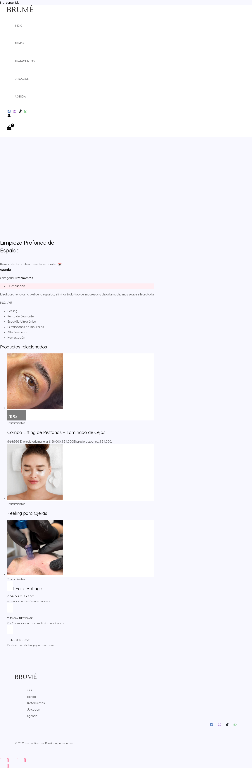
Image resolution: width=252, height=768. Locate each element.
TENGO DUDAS (18, 640)
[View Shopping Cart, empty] (10, 127)
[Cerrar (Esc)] (29, 760)
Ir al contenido (10, 2)
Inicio (18, 25)
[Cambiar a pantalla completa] (12, 760)
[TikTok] (20, 112)
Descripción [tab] (17, 286)
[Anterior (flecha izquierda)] (4, 766)
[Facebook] (211, 725)
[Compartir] (21, 760)
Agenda (20, 96)
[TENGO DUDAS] (10, 629)
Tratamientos (25, 61)
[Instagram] (9, 112)
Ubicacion (22, 79)
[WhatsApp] (25, 112)
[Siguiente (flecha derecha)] (12, 766)
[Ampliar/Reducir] (4, 760)
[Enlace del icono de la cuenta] (9, 116)
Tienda (19, 43)
